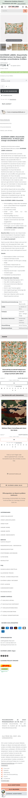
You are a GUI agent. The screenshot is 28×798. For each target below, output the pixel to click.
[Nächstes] (26, 28)
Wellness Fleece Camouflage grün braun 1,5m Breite (14, 429)
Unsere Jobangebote (8, 535)
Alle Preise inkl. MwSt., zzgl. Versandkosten (11, 737)
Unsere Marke (5, 527)
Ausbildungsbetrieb (9, 611)
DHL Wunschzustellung (11, 774)
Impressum (4, 765)
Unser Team (4, 523)
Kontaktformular (15, 474)
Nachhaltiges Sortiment (10, 604)
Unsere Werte (5, 531)
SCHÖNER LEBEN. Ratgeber (9, 580)
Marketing (7, 772)
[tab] (5, 120)
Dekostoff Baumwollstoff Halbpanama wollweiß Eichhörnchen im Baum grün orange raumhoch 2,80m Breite (14, 371)
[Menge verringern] (9, 86)
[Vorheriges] (1, 28)
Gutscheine (4, 556)
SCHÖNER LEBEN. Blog (15, 485)
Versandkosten (13, 99)
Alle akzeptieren (14, 785)
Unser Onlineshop (7, 516)
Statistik (6, 770)
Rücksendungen (6, 591)
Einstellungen (5, 780)
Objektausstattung (7, 549)
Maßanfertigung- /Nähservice (11, 545)
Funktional (7, 778)
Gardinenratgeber (7, 588)
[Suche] (25, 11)
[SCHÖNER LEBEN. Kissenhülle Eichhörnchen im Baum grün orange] (3, 47)
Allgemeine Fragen (7, 573)
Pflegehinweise (5, 127)
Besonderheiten (5, 123)
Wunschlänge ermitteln (9, 569)
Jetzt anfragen (21, 3)
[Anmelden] (23, 7)
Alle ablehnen (14, 789)
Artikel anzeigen (14, 383)
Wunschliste (7, 95)
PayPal (6, 776)
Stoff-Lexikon (5, 584)
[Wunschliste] (5, 7)
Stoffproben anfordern (9, 553)
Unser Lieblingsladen (8, 520)
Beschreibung (5, 119)
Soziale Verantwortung (10, 615)
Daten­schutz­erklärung (7, 763)
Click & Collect (6, 541)
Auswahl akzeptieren (14, 793)
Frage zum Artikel (6, 130)
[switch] (3, 796)
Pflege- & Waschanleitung (9, 576)
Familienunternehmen (10, 608)
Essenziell (6, 768)
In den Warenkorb (10, 91)
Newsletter (5, 560)
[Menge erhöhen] (6, 86)
